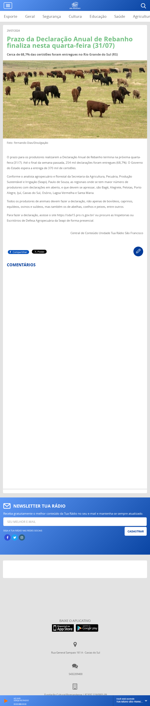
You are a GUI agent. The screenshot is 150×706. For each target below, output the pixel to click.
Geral (30, 16)
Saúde (119, 16)
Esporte (10, 16)
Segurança (52, 16)
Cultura (75, 16)
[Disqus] (75, 322)
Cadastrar (136, 531)
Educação (98, 16)
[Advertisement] (75, 570)
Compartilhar (20, 252)
